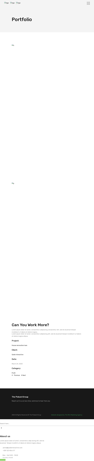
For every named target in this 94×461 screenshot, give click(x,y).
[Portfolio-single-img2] (47, 251)
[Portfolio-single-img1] (47, 113)
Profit (14, 373)
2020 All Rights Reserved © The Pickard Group (26, 415)
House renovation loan (19, 345)
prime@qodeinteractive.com (12, 448)
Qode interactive (17, 354)
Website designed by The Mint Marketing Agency (66, 415)
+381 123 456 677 (9, 450)
